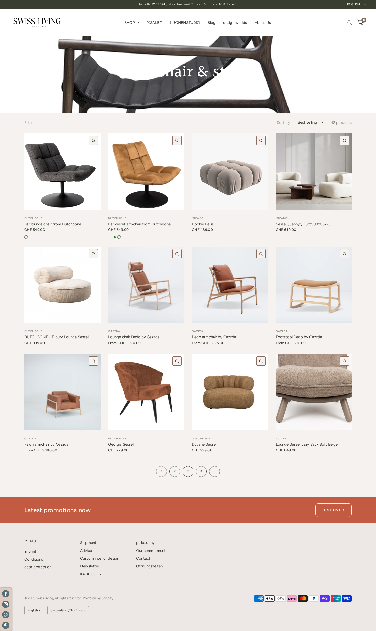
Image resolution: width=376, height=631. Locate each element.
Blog (211, 22)
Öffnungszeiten (149, 566)
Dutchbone (117, 438)
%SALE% (154, 22)
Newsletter (89, 566)
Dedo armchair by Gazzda (214, 337)
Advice (86, 550)
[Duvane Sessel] (230, 392)
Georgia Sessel (121, 444)
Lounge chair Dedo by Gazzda (134, 337)
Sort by (283, 122)
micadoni (199, 218)
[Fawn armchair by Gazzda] (62, 392)
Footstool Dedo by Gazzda (299, 337)
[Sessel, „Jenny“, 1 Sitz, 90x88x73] (314, 171)
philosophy (145, 542)
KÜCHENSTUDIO (185, 22)
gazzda (114, 331)
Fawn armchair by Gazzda (46, 444)
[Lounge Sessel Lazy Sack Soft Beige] (314, 392)
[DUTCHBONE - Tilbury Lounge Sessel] (62, 285)
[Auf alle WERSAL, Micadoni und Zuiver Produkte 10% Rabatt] (188, 4)
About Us (263, 22)
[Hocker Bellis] (230, 171)
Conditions (33, 559)
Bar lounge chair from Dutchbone (52, 224)
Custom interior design (99, 558)
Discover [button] (334, 510)
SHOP (129, 22)
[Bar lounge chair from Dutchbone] (62, 171)
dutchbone (33, 218)
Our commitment (151, 550)
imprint (30, 551)
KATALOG (88, 574)
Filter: (29, 122)
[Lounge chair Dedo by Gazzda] (146, 285)
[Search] (350, 22)
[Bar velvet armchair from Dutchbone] (146, 171)
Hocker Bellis (203, 224)
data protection (37, 567)
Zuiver (281, 438)
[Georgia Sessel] (146, 392)
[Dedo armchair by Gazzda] (230, 285)
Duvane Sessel (204, 444)
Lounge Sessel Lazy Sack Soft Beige (307, 444)
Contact (143, 558)
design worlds (235, 22)
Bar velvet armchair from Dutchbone (139, 224)
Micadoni (283, 218)
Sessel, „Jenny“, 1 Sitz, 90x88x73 (303, 224)
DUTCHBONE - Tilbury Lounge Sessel (56, 337)
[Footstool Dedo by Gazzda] (314, 285)
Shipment (88, 542)
